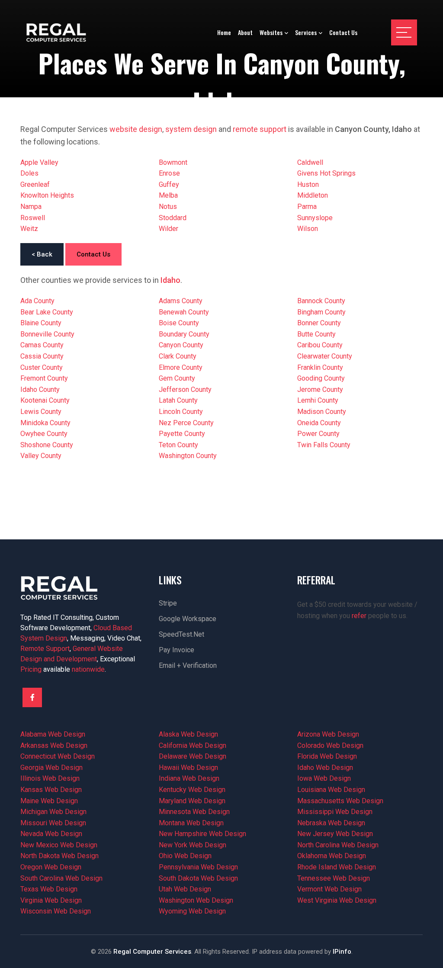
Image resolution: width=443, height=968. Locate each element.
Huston (308, 184)
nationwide (88, 669)
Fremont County (44, 378)
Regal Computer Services (152, 951)
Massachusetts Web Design (340, 801)
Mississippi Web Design (334, 812)
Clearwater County (324, 356)
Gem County (177, 378)
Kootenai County (45, 400)
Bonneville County (47, 334)
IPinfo (342, 951)
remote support (259, 129)
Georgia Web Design (51, 767)
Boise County (179, 323)
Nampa (31, 206)
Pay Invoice (176, 650)
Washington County (188, 456)
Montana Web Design (191, 823)
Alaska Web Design (188, 734)
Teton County (178, 445)
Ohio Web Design (185, 856)
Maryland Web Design (192, 801)
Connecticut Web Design (57, 756)
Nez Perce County (186, 423)
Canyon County (181, 345)
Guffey (169, 184)
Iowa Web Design (324, 778)
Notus (168, 206)
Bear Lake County (46, 312)
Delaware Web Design (192, 756)
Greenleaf (35, 184)
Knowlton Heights (47, 195)
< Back (42, 254)
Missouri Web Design (53, 823)
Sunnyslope (315, 218)
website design (135, 129)
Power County (318, 434)
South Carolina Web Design (61, 878)
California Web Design (192, 745)
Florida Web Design (327, 756)
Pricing (31, 669)
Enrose (169, 173)
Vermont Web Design (329, 889)
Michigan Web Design (53, 812)
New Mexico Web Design (58, 845)
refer (359, 616)
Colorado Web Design (330, 745)
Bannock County (321, 301)
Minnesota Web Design (194, 812)
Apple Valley (39, 162)
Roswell (32, 218)
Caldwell (310, 162)
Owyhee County (43, 434)
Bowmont (173, 162)
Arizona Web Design (328, 734)
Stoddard (172, 218)
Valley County (40, 456)
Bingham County (321, 312)
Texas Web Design (48, 889)
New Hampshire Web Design (202, 834)
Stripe (168, 603)
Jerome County (320, 389)
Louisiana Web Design (331, 789)
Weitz (29, 228)
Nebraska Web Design (331, 823)
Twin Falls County (323, 445)
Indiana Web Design (189, 778)
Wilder (168, 228)
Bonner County (319, 323)
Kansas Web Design (51, 789)
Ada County (37, 301)
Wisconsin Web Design (55, 911)
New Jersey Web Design (335, 834)
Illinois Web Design (50, 778)
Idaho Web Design (325, 767)
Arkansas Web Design (53, 745)
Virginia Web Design (51, 900)
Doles (29, 173)
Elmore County (180, 367)
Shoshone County (46, 445)
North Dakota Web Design (59, 856)
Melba (168, 195)
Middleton (312, 195)
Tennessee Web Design (333, 878)
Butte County (316, 334)
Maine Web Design (49, 801)
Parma (307, 206)
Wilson (307, 228)
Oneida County (319, 423)
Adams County (180, 301)
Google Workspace (187, 619)
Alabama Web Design (52, 734)
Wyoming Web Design (192, 911)
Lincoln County (181, 411)
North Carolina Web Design (338, 845)
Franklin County (320, 367)
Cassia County (42, 356)
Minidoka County (45, 423)
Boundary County (184, 334)
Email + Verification (188, 665)
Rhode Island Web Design (336, 867)
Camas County (42, 345)
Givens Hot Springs (326, 173)
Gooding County (321, 378)
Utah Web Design (185, 889)
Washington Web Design (196, 900)
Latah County (178, 400)
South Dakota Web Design (198, 878)
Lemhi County (317, 400)
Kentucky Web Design (192, 789)
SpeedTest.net (181, 634)
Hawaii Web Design (188, 767)
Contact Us (93, 254)
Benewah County (184, 312)
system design (191, 129)
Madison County (321, 411)
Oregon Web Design (50, 867)
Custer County (41, 367)
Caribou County (320, 345)
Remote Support (45, 648)
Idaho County (40, 389)
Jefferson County (185, 389)
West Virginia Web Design (336, 900)
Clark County (177, 356)
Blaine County (40, 323)
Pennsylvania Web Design (198, 867)
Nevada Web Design (51, 834)
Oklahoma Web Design (331, 856)
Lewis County (40, 411)
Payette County (182, 434)
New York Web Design (192, 845)
